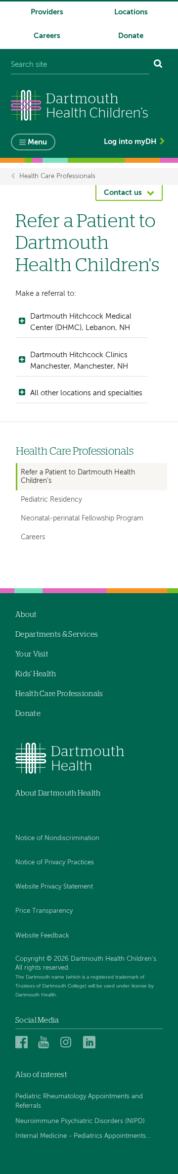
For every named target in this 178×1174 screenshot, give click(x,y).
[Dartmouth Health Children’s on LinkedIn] (90, 1042)
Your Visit (31, 654)
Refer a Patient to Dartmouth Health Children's (78, 476)
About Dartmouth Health (58, 793)
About (26, 614)
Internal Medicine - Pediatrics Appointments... (82, 1136)
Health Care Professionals (57, 176)
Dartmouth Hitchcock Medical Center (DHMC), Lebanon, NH (81, 322)
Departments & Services (56, 634)
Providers (47, 12)
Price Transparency (44, 911)
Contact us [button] (123, 192)
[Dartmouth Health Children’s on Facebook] (23, 1042)
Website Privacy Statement (54, 887)
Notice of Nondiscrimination (57, 838)
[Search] (158, 65)
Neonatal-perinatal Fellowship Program (82, 518)
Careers (47, 36)
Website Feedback (42, 936)
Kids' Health (35, 674)
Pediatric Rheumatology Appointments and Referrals (79, 1101)
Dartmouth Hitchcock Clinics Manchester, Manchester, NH (79, 361)
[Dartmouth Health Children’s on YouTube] (45, 1042)
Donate (130, 36)
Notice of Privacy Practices (54, 862)
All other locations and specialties (86, 393)
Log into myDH (130, 141)
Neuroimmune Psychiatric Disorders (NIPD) (80, 1121)
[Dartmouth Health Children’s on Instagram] (68, 1042)
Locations (131, 12)
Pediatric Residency (51, 499)
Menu (37, 142)
